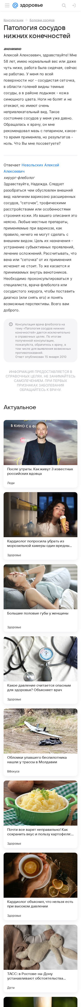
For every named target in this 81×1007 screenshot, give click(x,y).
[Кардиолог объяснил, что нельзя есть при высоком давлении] (40, 886)
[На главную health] (30, 5)
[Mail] (15, 5)
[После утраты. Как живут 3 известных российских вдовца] (40, 454)
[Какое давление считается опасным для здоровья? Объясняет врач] (40, 670)
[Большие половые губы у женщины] (40, 598)
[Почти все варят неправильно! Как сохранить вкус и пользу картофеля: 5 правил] (40, 814)
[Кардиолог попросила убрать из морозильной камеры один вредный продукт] (40, 526)
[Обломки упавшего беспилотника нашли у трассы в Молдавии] (40, 742)
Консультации (13, 20)
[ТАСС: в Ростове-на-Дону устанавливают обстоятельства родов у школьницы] (40, 958)
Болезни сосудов (42, 20)
